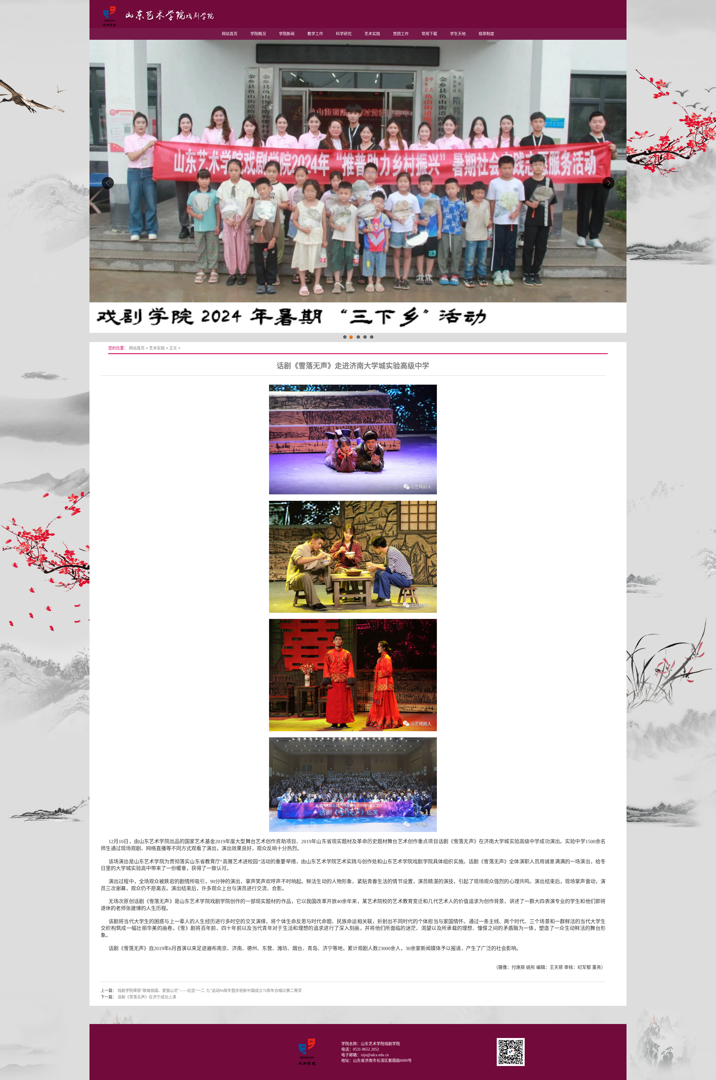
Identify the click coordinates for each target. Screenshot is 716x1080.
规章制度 (486, 34)
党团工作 (401, 34)
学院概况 (258, 34)
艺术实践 (372, 34)
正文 (173, 348)
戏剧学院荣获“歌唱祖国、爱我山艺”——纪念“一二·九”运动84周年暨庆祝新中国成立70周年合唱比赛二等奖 (209, 990)
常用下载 (429, 34)
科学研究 (344, 34)
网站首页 (229, 34)
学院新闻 (287, 34)
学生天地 (458, 34)
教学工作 (315, 34)
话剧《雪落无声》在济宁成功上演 (146, 997)
